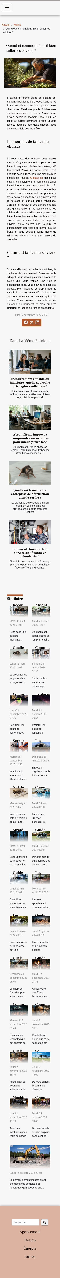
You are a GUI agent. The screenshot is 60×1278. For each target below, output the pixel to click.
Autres (17, 24)
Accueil (6, 24)
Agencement (30, 1231)
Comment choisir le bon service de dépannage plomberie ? (30, 552)
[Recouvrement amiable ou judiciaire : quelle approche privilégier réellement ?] (30, 362)
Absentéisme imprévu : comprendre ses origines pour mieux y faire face (30, 438)
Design (30, 1240)
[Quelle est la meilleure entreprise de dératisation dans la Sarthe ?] (30, 473)
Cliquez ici (36, 177)
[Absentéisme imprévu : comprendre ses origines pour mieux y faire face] (30, 417)
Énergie (30, 1248)
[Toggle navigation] (7, 7)
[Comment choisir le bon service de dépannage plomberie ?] (30, 532)
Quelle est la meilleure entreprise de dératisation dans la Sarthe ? (30, 494)
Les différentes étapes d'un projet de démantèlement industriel (31, 1164)
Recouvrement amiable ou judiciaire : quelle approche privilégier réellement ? (30, 382)
